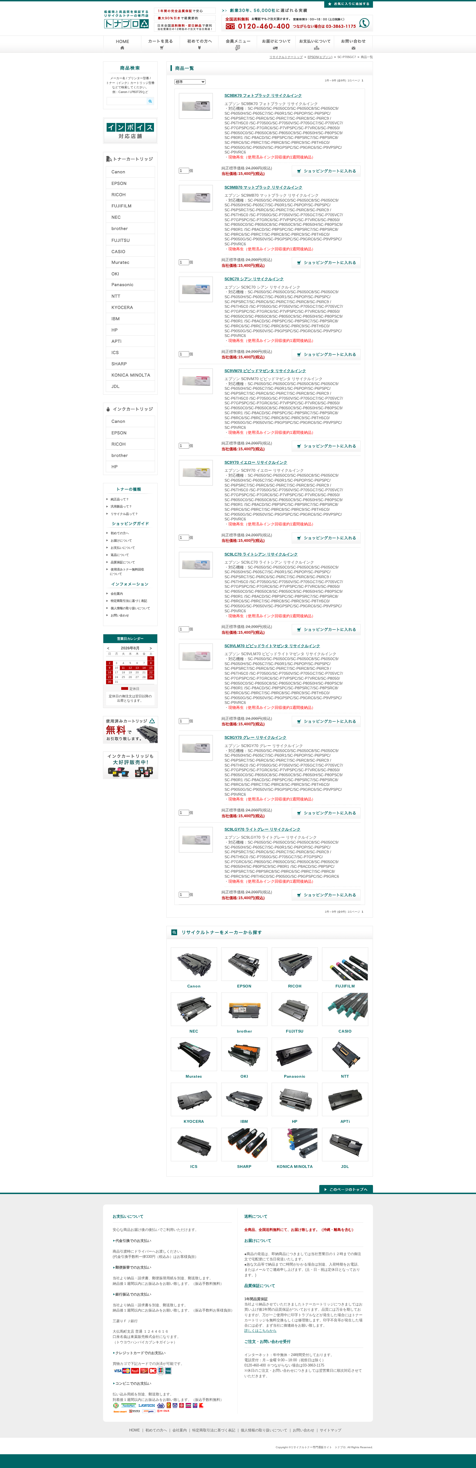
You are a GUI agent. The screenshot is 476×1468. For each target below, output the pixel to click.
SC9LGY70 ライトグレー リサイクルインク (263, 829)
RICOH (295, 986)
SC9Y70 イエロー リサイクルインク (256, 462)
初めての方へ (119, 533)
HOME (134, 1430)
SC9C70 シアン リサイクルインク (254, 279)
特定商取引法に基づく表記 (128, 600)
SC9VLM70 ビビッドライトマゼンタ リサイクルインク (272, 646)
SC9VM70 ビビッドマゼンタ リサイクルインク (265, 371)
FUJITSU (295, 1031)
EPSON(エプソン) (320, 57)
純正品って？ (119, 499)
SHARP (244, 1166)
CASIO (345, 1031)
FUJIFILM (345, 986)
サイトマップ (330, 1430)
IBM (244, 1121)
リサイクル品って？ (124, 513)
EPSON (244, 986)
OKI (244, 1076)
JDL (345, 1166)
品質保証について (122, 562)
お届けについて (121, 540)
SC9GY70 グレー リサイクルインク (255, 738)
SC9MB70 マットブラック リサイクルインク (263, 187)
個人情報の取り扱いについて (130, 608)
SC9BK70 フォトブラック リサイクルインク (263, 96)
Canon (194, 986)
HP (295, 1121)
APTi (345, 1121)
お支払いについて (122, 547)
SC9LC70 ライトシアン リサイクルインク (261, 554)
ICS (193, 1166)
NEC (194, 1031)
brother (244, 1031)
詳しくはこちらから (260, 1331)
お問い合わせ (119, 615)
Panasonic (294, 1076)
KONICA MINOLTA (295, 1166)
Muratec (194, 1076)
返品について (119, 554)
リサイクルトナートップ (286, 57)
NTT (345, 1076)
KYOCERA (194, 1121)
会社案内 (116, 593)
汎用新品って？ (121, 506)
